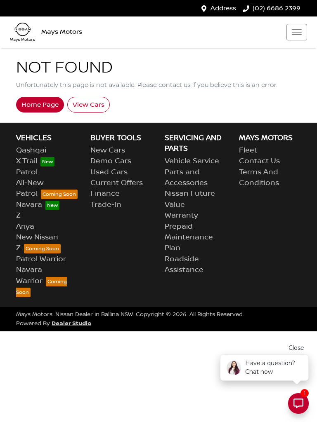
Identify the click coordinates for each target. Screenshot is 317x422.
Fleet (248, 150)
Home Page (40, 104)
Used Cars (109, 172)
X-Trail (26, 161)
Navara (29, 204)
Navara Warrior (29, 275)
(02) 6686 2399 (276, 8)
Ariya (25, 226)
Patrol (27, 172)
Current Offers (116, 183)
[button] (296, 32)
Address (223, 8)
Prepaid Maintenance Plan (189, 237)
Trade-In (105, 204)
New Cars (107, 150)
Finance (105, 193)
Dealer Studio (71, 323)
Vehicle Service (192, 161)
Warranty (181, 215)
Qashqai (31, 150)
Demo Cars (110, 161)
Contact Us (259, 161)
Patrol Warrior (41, 259)
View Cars (88, 104)
